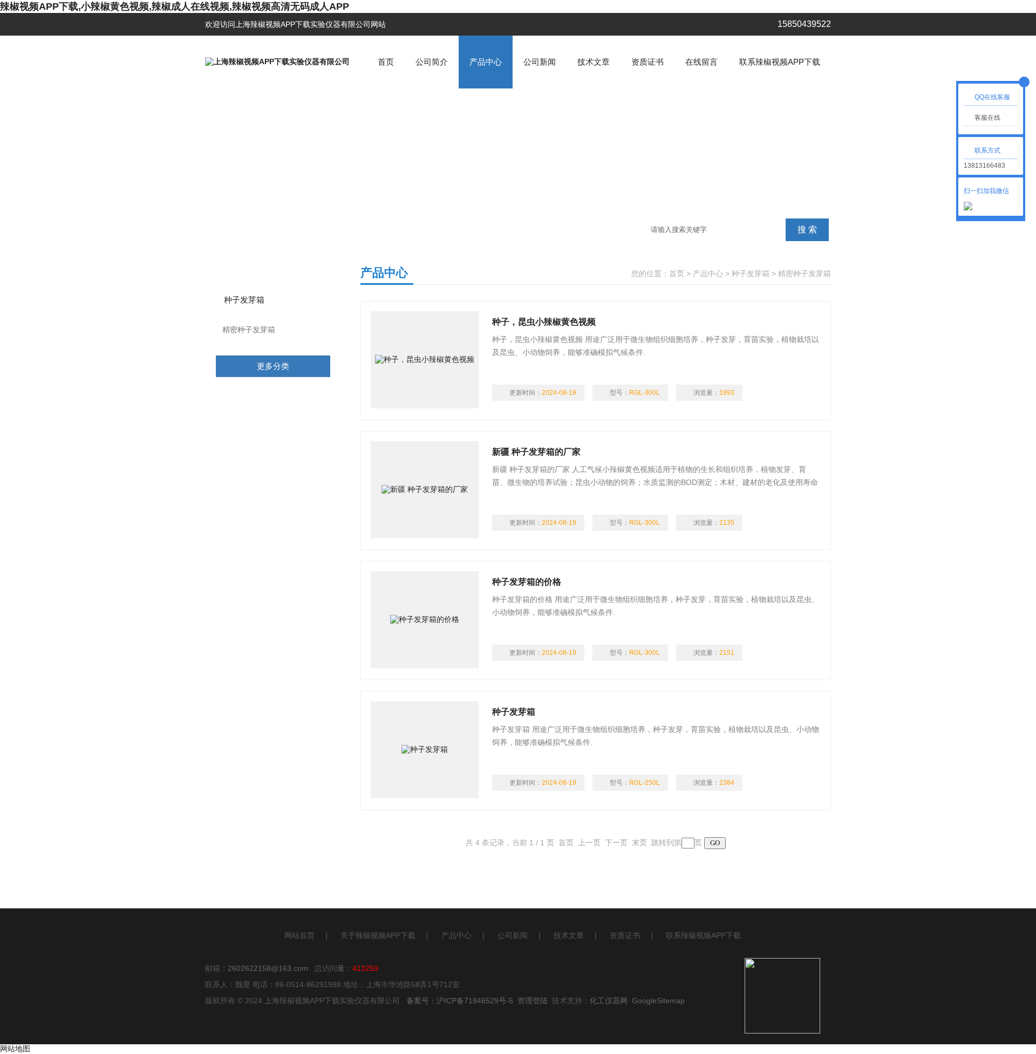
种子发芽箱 (244, 299)
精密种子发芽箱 (248, 329)
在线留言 (701, 61)
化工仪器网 (609, 1000)
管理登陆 (532, 1000)
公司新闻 (539, 61)
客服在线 (987, 117)
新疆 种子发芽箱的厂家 (536, 451)
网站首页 (299, 935)
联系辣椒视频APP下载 (779, 61)
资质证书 (647, 61)
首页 (386, 61)
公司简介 (431, 61)
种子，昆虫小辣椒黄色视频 (544, 321)
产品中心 (485, 61)
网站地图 (15, 1048)
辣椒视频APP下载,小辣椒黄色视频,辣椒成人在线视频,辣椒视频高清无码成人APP (174, 6)
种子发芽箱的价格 (526, 581)
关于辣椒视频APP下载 (377, 935)
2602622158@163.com (268, 968)
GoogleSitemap (658, 1000)
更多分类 (273, 366)
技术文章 (593, 61)
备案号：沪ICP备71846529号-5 (459, 1000)
